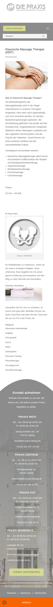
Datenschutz (40, 593)
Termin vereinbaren (26, 572)
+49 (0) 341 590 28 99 (26, 484)
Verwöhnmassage (13, 370)
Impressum (25, 593)
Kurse (8, 342)
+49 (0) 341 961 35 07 (27, 522)
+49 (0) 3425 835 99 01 (18, 560)
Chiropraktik (11, 337)
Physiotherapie (11, 57)
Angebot (9, 333)
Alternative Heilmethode (16, 328)
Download (11, 593)
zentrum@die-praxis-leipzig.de (27, 479)
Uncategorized (12, 365)
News (7, 347)
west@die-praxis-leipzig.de (27, 441)
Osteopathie (10, 351)
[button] (4, 602)
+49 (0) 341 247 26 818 (27, 446)
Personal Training (13, 356)
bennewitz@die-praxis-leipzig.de (23, 554)
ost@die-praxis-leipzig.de (27, 516)
